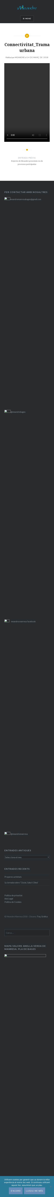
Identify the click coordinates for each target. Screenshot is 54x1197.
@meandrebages (18, 412)
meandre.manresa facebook (23, 621)
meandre (20, 57)
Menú (28, 18)
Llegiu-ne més (34, 1191)
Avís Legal (8, 898)
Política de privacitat (13, 895)
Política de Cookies (12, 902)
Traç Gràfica (42, 916)
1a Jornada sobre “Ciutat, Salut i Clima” (21, 882)
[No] (50, 1186)
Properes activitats (13, 877)
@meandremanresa (19, 834)
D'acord (16, 1191)
